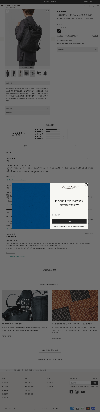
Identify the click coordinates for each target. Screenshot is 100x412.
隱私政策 (80, 226)
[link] (69, 187)
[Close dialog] (86, 185)
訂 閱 (69, 221)
